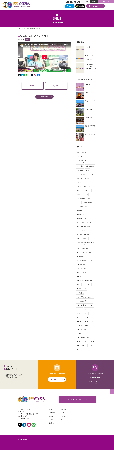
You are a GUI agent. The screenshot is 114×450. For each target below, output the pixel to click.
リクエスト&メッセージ (96, 6)
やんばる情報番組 (81, 260)
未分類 (90, 345)
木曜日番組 (80, 156)
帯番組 (27, 39)
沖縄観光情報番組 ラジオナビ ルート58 (86, 161)
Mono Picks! (64, 419)
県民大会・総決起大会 (83, 272)
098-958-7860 (95, 377)
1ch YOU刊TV (81, 345)
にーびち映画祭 (81, 174)
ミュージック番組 (81, 152)
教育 (78, 190)
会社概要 (86, 1)
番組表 (70, 6)
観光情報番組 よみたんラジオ (85, 297)
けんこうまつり (81, 230)
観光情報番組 (80, 256)
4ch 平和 (80, 276)
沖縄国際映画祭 (81, 198)
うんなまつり (88, 178)
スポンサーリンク (106, 1)
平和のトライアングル (83, 214)
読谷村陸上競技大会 (82, 194)
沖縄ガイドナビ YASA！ (83, 248)
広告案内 (94, 1)
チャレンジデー (86, 190)
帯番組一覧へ (44, 96)
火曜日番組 (80, 166)
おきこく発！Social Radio (84, 252)
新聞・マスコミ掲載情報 (83, 226)
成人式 (87, 170)
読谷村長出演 (80, 222)
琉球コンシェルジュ (82, 238)
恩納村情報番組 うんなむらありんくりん (86, 243)
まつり (79, 202)
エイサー (79, 317)
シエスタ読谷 (87, 285)
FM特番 (79, 333)
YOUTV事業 (52, 413)
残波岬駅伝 (80, 210)
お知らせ (79, 349)
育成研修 (79, 178)
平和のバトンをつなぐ (83, 234)
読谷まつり (91, 198)
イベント (87, 317)
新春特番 (79, 218)
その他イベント (89, 309)
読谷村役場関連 (88, 202)
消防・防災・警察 (81, 268)
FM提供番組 (80, 293)
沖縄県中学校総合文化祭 (83, 186)
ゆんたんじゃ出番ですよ (83, 301)
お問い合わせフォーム (57, 379)
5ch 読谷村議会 (81, 264)
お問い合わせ (64, 416)
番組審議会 (51, 423)
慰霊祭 (91, 260)
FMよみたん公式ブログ (83, 325)
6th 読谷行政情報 (82, 206)
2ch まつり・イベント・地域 (85, 321)
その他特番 (80, 170)
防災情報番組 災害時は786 (84, 280)
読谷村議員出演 (90, 166)
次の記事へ (56, 86)
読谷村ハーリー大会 (82, 313)
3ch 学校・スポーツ (82, 329)
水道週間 (79, 182)
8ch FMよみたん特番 (83, 337)
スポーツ (79, 309)
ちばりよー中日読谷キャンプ (84, 305)
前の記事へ (33, 86)
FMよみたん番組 (81, 289)
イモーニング (90, 222)
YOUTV (92, 341)
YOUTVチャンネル (82, 341)
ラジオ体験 (91, 174)
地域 (86, 218)
